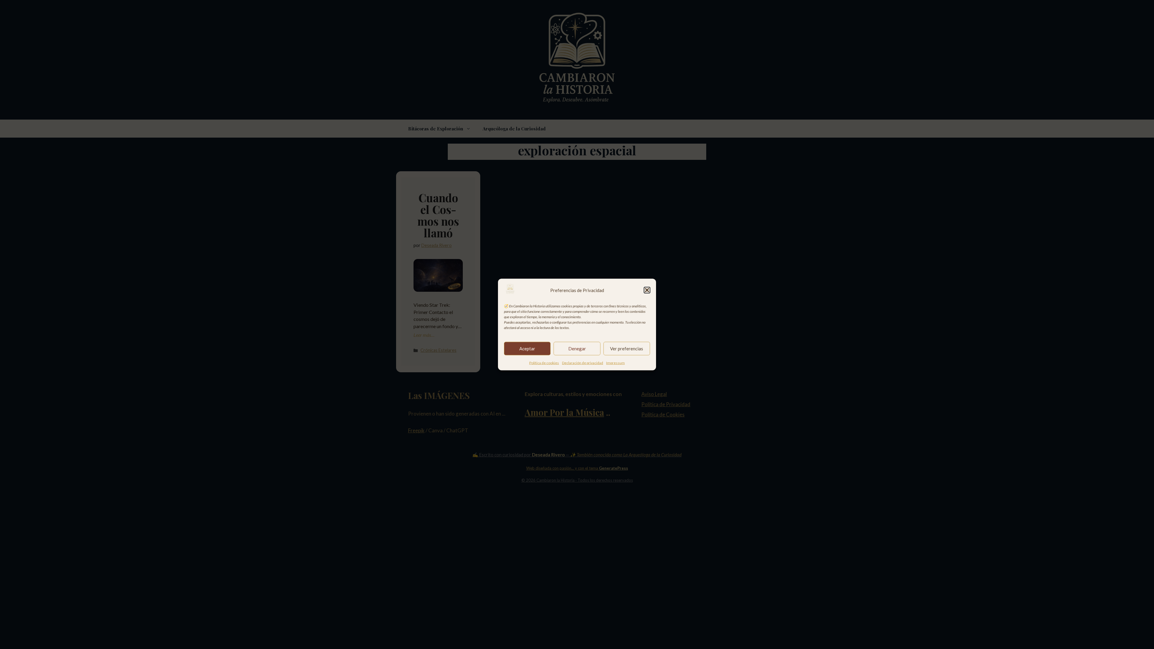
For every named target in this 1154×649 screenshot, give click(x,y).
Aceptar (527, 348)
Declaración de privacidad (582, 362)
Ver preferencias (626, 348)
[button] (647, 290)
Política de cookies (544, 362)
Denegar (577, 348)
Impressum (615, 362)
